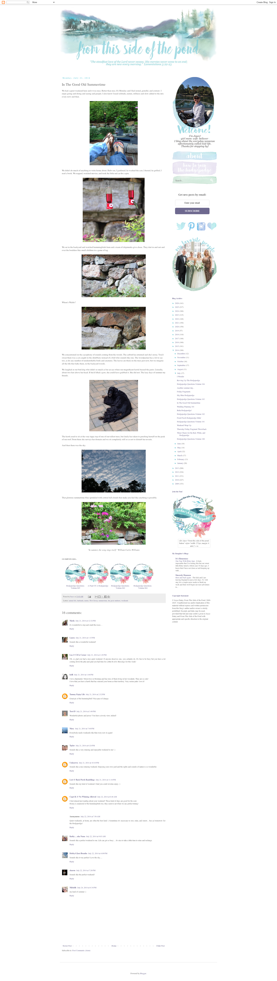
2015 (177, 346)
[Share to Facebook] (105, 596)
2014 (177, 350)
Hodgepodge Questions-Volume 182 (191, 414)
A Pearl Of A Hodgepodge (98, 585)
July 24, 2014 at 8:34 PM (87, 887)
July (179, 373)
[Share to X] (102, 596)
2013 (177, 468)
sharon (72, 870)
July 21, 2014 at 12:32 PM (86, 620)
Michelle (73, 887)
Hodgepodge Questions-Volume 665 (75, 586)
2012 (177, 472)
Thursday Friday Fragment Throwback (191, 429)
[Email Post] (89, 596)
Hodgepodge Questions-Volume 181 (191, 421)
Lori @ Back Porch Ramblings (82, 779)
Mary (72, 728)
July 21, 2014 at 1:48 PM (83, 674)
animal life (72, 600)
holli (71, 674)
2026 (177, 303)
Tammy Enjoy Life (77, 694)
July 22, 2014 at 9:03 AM (96, 836)
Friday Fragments (183, 391)
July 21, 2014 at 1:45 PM (97, 655)
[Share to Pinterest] (108, 596)
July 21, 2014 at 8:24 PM (85, 745)
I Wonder (180, 376)
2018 (177, 334)
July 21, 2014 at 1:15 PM (85, 637)
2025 (177, 307)
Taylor (72, 745)
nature (86, 600)
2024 (177, 311)
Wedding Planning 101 (185, 406)
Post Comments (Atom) (81, 950)
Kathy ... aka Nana (77, 836)
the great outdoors (114, 600)
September (181, 365)
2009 (177, 483)
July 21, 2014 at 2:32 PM (95, 694)
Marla (72, 620)
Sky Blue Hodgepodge (185, 395)
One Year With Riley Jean (185, 561)
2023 (177, 315)
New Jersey (94, 600)
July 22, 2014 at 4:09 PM (97, 853)
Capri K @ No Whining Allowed (83, 796)
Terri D (73, 711)
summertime (103, 600)
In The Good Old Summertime (188, 402)
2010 (177, 479)
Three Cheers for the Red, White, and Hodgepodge (191, 433)
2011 (177, 476)
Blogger (143, 973)
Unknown (74, 762)
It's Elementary (182, 558)
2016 (177, 342)
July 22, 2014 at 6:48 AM (107, 796)
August (180, 369)
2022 (177, 319)
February (181, 459)
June (179, 443)
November (181, 357)
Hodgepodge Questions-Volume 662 (120, 586)
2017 (177, 338)
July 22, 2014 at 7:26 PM (86, 870)
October (180, 361)
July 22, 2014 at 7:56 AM (90, 816)
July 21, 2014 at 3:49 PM (86, 711)
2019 (177, 330)
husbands (80, 600)
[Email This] (96, 596)
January (180, 463)
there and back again (183, 577)
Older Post (160, 945)
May (179, 447)
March (180, 455)
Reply (72, 628)
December (181, 353)
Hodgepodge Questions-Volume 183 (191, 399)
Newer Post (67, 945)
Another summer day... (185, 388)
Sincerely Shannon (183, 575)
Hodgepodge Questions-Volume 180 (191, 439)
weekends (124, 600)
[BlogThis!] (99, 596)
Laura (72, 637)
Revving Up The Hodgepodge (188, 380)
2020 (177, 326)
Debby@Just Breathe (78, 853)
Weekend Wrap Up (184, 425)
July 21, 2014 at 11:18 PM (106, 779)
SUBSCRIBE (192, 211)
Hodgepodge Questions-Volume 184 (191, 384)
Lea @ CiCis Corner (78, 655)
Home (114, 945)
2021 (177, 322)
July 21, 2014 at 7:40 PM (84, 728)
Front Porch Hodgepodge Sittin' (189, 418)
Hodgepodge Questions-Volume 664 (143, 586)
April (179, 451)
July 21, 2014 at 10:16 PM (89, 762)
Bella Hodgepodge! (184, 410)
